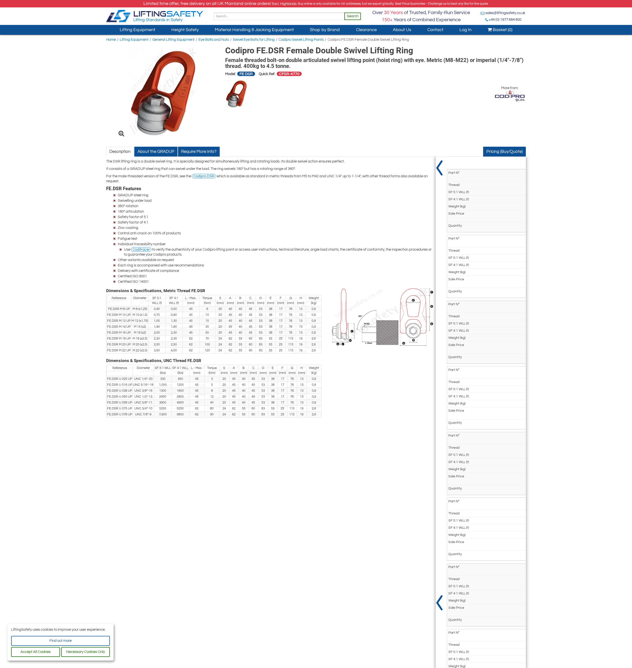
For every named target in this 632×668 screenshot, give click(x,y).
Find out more (60, 641)
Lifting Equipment (137, 29)
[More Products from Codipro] (510, 96)
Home (111, 39)
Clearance (366, 29)
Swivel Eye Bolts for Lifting (254, 39)
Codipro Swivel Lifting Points (301, 39)
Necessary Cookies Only (85, 652)
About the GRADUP (156, 151)
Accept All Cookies (35, 652)
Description (120, 151)
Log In (465, 29)
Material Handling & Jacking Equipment (254, 29)
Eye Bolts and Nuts (213, 39)
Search (352, 16)
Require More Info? (199, 151)
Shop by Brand (325, 29)
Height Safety (185, 29)
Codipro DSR (203, 176)
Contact (435, 29)
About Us (402, 29)
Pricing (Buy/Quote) (504, 151)
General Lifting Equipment (173, 39)
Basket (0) (502, 29)
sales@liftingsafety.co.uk (505, 13)
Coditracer (141, 249)
